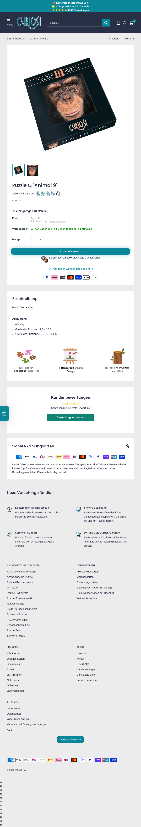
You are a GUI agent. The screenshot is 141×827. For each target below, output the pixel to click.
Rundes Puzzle (15, 603)
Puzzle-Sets (14, 630)
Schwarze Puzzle (17, 614)
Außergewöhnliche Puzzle (21, 571)
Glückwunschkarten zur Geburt (94, 587)
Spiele (10, 669)
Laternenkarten (15, 690)
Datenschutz (14, 713)
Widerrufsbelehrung (18, 718)
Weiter (128, 38)
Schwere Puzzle (16, 635)
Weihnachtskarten (87, 598)
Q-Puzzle (12, 587)
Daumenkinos (15, 664)
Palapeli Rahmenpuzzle (20, 582)
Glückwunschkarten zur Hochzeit (95, 592)
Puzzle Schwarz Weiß (19, 598)
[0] (131, 23)
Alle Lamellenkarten (88, 571)
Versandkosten (57, 221)
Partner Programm (87, 680)
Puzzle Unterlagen (17, 619)
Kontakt (81, 658)
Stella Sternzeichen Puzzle (22, 608)
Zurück (115, 38)
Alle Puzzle (13, 653)
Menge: (16, 239)
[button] (4, 413)
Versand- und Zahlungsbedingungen (27, 724)
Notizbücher (13, 680)
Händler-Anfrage (86, 669)
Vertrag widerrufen (70, 739)
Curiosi (16, 200)
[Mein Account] (118, 23)
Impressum (13, 708)
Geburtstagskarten (87, 582)
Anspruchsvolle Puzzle (20, 576)
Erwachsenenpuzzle (18, 624)
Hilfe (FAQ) (83, 664)
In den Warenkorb (70, 251)
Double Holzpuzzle (17, 592)
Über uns (82, 653)
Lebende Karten (16, 658)
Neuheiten (20, 38)
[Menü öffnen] (8, 20)
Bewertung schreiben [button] (71, 417)
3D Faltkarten (14, 674)
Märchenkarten (85, 576)
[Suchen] (106, 23)
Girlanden (12, 685)
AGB (9, 729)
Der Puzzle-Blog (86, 674)
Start (9, 38)
